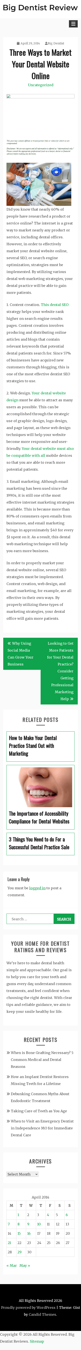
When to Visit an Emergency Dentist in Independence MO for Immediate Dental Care (42, 1128)
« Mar (11, 1265)
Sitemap (37, 1341)
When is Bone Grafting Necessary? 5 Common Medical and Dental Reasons (42, 1060)
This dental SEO (54, 305)
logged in (37, 888)
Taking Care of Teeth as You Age (39, 1111)
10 (39, 1224)
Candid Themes (42, 1314)
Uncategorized (40, 85)
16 (29, 1233)
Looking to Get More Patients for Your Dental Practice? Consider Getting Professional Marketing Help (60, 671)
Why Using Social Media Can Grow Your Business (20, 653)
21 (9, 1243)
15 (19, 1233)
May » (24, 1265)
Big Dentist (56, 43)
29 (19, 1252)
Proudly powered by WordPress (28, 1307)
